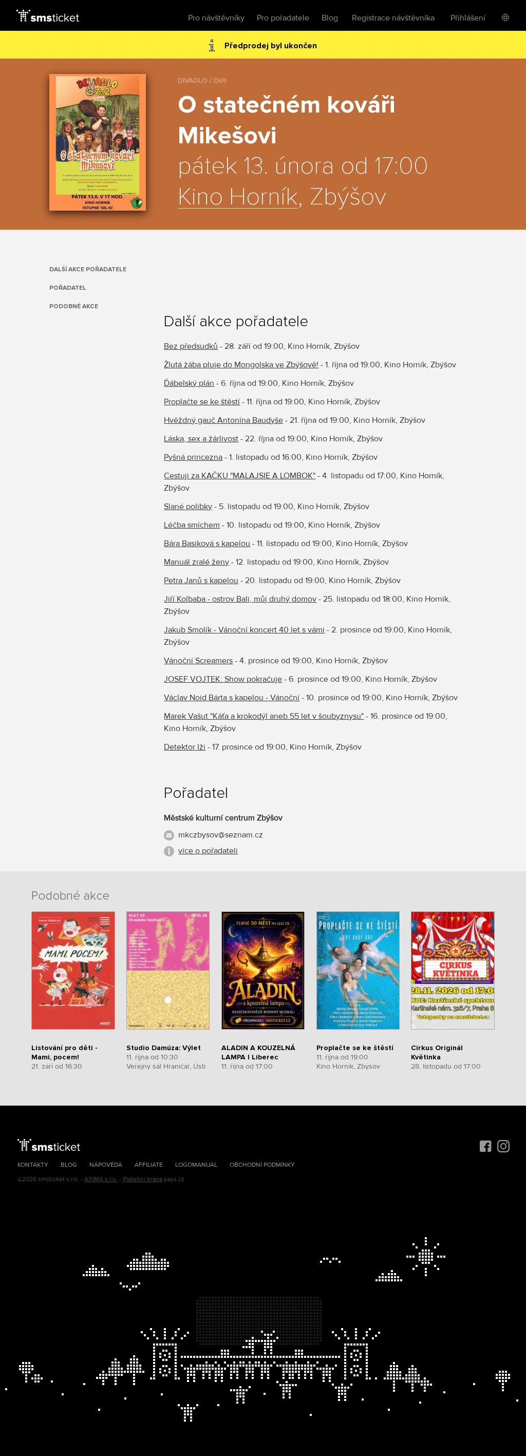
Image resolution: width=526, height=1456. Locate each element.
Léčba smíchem (192, 525)
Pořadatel (67, 288)
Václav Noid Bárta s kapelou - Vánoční (231, 698)
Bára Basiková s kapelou (207, 543)
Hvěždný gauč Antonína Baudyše (223, 420)
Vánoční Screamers (198, 661)
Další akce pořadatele (87, 269)
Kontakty (32, 1165)
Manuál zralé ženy (196, 562)
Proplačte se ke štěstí (202, 402)
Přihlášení (467, 18)
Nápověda (105, 1165)
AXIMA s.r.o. (101, 1179)
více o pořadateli (208, 851)
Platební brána (142, 1179)
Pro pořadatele (283, 18)
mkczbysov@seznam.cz (220, 835)
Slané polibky (188, 506)
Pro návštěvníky (216, 18)
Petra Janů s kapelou (201, 580)
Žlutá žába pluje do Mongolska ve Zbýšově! (241, 365)
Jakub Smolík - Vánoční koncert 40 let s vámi (244, 630)
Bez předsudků (191, 346)
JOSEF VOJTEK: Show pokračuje (223, 679)
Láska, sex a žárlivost (201, 439)
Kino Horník (238, 197)
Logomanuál (196, 1165)
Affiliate (149, 1165)
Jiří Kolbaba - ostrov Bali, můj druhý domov (240, 599)
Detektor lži (184, 747)
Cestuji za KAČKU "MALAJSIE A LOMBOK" (239, 476)
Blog (330, 18)
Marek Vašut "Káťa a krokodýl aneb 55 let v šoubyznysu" (264, 716)
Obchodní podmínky (262, 1165)
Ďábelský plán (189, 383)
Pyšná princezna (193, 457)
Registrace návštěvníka (393, 18)
